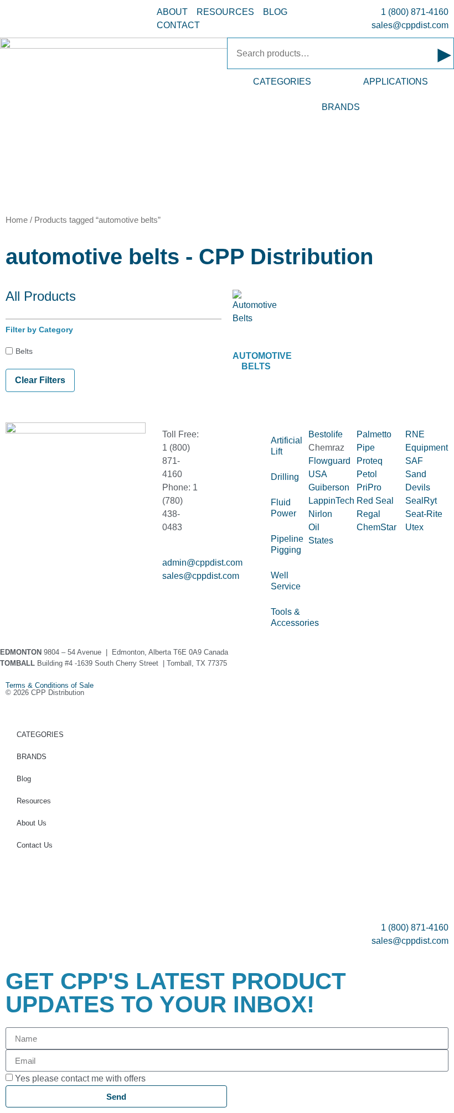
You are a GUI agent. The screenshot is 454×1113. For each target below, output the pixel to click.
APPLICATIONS (395, 81)
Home (17, 220)
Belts (24, 351)
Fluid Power (283, 508)
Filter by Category (39, 329)
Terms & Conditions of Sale (53, 685)
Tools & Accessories (284, 617)
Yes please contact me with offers (80, 1078)
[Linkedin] (49, 529)
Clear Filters (40, 380)
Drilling (284, 477)
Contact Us (35, 845)
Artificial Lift (284, 446)
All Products (41, 296)
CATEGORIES (282, 81)
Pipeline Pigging (284, 544)
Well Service (284, 581)
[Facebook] (19, 529)
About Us (32, 823)
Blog (24, 779)
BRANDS (341, 107)
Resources (34, 801)
